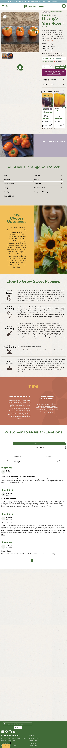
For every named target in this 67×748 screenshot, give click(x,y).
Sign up (18, 727)
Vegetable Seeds (34, 738)
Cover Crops (33, 746)
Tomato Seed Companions (56, 11)
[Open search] (9, 461)
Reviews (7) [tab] (17, 456)
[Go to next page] (38, 560)
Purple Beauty (47, 113)
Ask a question (39, 447)
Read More (50, 40)
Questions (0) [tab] (49, 456)
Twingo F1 (58, 110)
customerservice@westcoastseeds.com (13, 738)
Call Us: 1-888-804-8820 (8, 741)
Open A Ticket (5, 743)
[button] (64, 6)
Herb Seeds (32, 743)
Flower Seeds (33, 741)
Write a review (39, 444)
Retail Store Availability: (47, 61)
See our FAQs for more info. (54, 74)
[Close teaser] (10, 743)
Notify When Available (60, 66)
